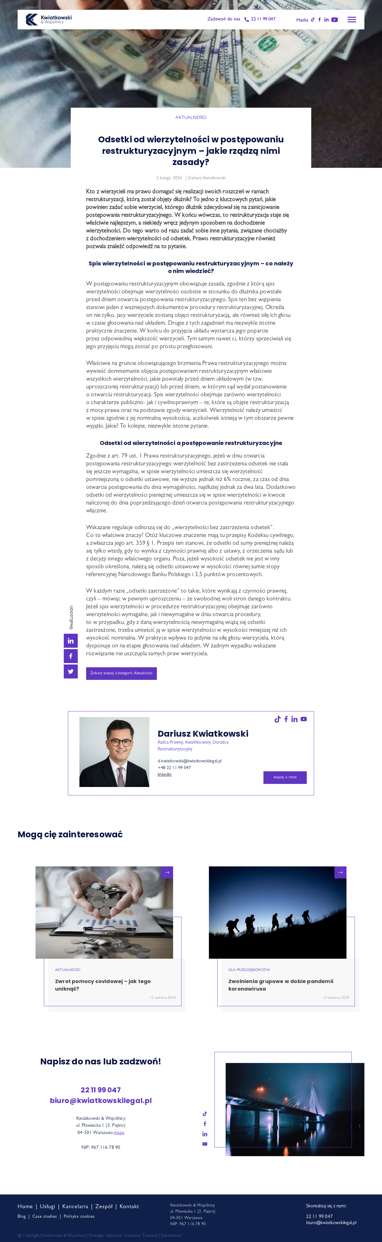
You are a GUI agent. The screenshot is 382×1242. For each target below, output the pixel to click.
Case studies (44, 1217)
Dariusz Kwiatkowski (206, 178)
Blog (22, 1217)
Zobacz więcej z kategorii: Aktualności (121, 673)
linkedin (165, 775)
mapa (119, 1133)
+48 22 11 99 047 (174, 768)
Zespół (104, 1207)
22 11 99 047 (263, 19)
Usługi (47, 1207)
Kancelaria (75, 1207)
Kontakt (129, 1207)
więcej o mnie (285, 777)
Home (25, 1207)
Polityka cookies (79, 1217)
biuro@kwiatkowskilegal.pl (101, 1101)
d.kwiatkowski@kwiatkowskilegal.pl (190, 761)
